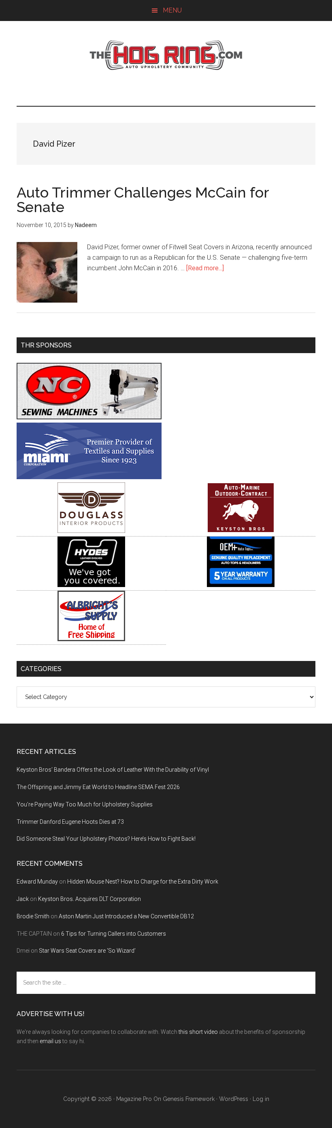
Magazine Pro (134, 1099)
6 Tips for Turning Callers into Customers (113, 933)
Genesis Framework (189, 1099)
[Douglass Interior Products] (91, 531)
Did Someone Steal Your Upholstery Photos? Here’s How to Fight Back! (106, 838)
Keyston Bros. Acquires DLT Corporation (89, 899)
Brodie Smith (33, 916)
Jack (23, 899)
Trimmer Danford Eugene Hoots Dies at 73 (70, 822)
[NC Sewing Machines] (89, 417)
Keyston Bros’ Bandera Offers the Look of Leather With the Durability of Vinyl (113, 769)
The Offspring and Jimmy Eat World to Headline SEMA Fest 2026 (98, 787)
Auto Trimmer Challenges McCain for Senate (143, 199)
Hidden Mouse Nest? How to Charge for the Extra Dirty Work (142, 881)
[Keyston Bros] (241, 531)
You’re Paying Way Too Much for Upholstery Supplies (85, 804)
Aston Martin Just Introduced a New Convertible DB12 (126, 916)
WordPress (233, 1099)
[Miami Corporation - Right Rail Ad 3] (89, 477)
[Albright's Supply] (91, 639)
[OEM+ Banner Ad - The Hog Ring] (241, 585)
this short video (198, 1032)
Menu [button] (172, 10)
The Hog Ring (166, 55)
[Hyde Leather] (91, 585)
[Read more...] (205, 268)
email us (50, 1041)
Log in (261, 1099)
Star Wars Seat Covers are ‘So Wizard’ (87, 950)
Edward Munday (37, 881)
